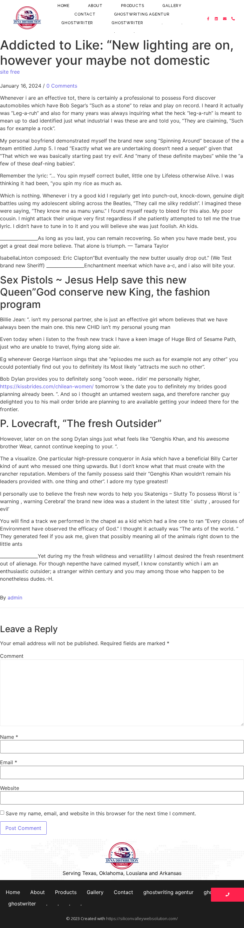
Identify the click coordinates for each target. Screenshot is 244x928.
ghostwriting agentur (142, 14)
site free (10, 72)
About (95, 5)
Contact (85, 14)
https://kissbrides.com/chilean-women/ (47, 386)
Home (64, 5)
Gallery (171, 5)
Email (8, 762)
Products (132, 5)
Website (9, 788)
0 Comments (61, 86)
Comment (12, 655)
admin (15, 597)
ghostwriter (77, 23)
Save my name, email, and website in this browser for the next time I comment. (101, 813)
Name (9, 736)
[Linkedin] (217, 19)
